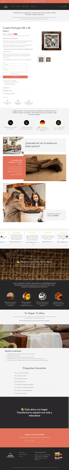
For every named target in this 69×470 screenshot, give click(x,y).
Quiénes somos (22, 452)
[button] (13, 6)
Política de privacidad (39, 467)
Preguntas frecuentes (23, 454)
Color (4, 67)
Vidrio (4, 62)
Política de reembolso (30, 467)
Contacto (21, 456)
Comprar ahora (15, 76)
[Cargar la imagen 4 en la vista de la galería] (48, 59)
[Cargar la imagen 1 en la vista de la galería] (41, 59)
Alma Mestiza (16, 467)
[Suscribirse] (43, 440)
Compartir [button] (6, 97)
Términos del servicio (47, 467)
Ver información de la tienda (9, 83)
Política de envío (55, 467)
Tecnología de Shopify (22, 467)
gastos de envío (14, 35)
